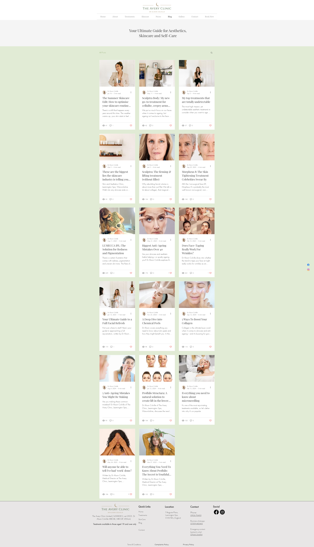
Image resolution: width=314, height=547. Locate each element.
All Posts (102, 52)
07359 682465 (196, 523)
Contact (141, 529)
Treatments (142, 515)
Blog (140, 522)
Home (140, 511)
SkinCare (141, 519)
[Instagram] (308, 269)
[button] (211, 53)
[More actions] (131, 92)
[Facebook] (308, 264)
